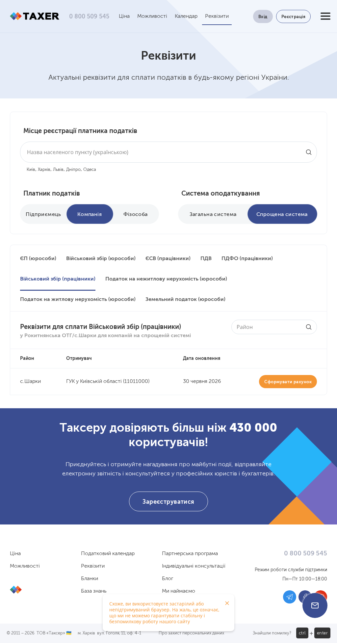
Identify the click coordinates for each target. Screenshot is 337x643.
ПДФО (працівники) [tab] (247, 258)
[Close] (227, 603)
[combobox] (168, 152)
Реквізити (217, 16)
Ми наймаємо (178, 591)
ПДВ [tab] (206, 258)
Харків (44, 170)
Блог (167, 578)
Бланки (89, 578)
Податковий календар (108, 553)
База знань (93, 591)
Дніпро (73, 170)
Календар (186, 16)
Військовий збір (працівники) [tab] (57, 279)
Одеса (89, 170)
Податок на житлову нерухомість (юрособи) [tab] (78, 299)
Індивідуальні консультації (193, 566)
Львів (58, 170)
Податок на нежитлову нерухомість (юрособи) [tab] (166, 279)
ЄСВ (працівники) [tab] (168, 258)
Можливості (152, 16)
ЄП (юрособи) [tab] (38, 258)
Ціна (124, 16)
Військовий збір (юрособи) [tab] (101, 258)
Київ (31, 170)
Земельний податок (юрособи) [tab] (185, 299)
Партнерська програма (190, 553)
